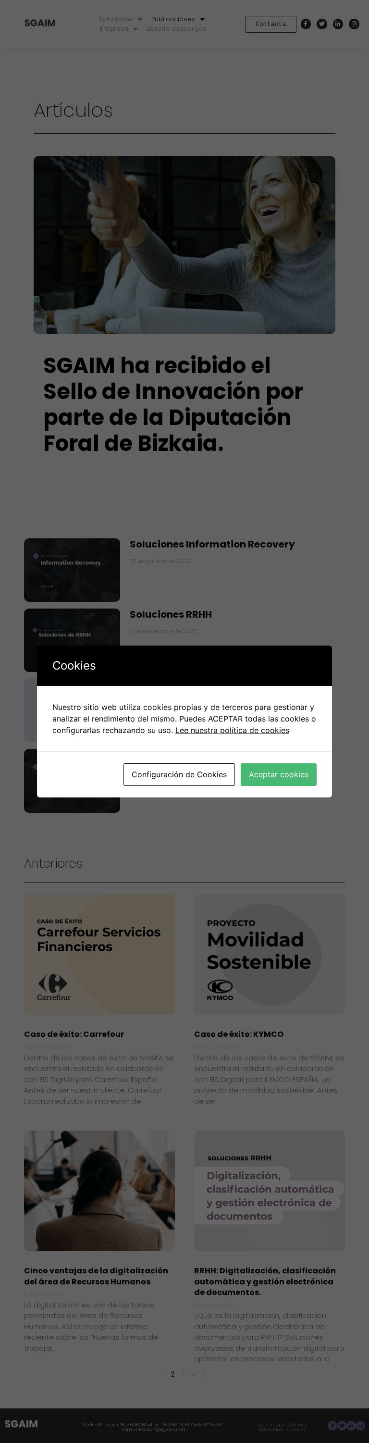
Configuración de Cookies (179, 774)
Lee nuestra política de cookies (232, 730)
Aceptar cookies (278, 774)
